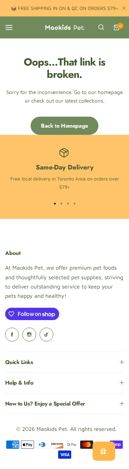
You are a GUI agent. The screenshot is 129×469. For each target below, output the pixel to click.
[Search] (101, 27)
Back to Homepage (64, 126)
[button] (74, 204)
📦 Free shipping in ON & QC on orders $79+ (64, 8)
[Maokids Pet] (64, 27)
